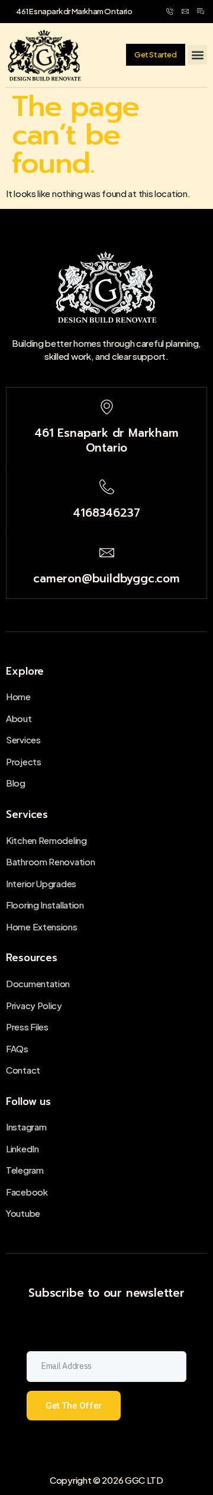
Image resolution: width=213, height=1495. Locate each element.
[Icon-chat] (200, 11)
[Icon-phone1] (169, 11)
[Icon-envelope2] (185, 11)
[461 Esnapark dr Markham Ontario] (106, 406)
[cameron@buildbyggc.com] (106, 552)
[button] (197, 55)
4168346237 (106, 512)
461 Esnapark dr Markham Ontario (106, 440)
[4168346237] (106, 486)
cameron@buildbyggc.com (106, 578)
